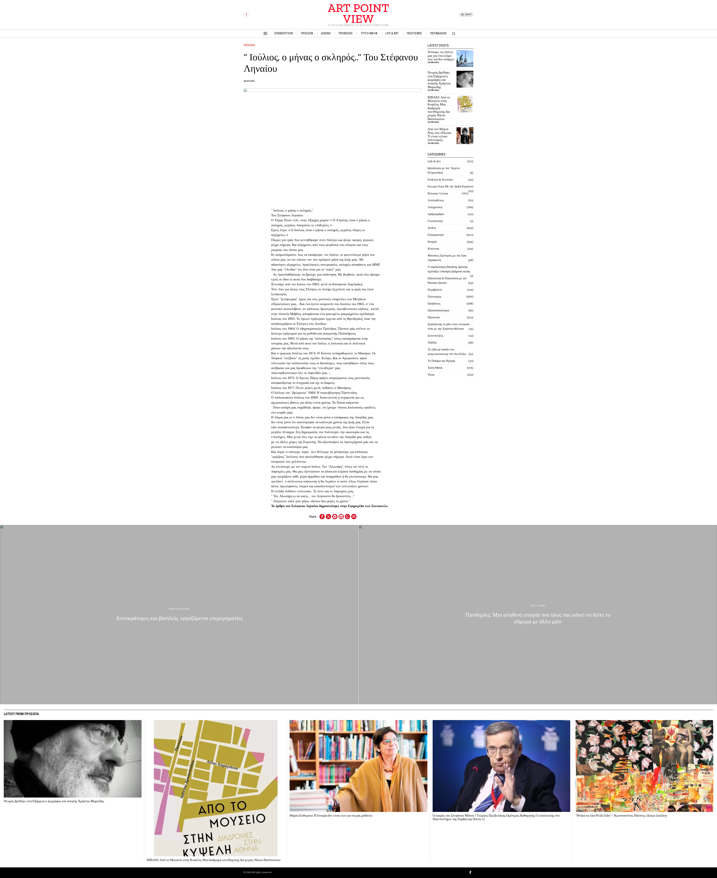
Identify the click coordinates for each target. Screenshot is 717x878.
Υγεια (431, 374)
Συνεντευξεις (435, 335)
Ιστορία (432, 241)
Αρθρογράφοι (436, 214)
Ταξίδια (432, 342)
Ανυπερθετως (436, 200)
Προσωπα (249, 45)
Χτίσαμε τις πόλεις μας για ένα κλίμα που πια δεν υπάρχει (441, 55)
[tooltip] (246, 14)
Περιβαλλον (435, 289)
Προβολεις (434, 303)
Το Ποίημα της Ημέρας (441, 361)
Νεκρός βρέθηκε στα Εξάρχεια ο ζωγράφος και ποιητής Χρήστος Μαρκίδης (439, 80)
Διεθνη (432, 228)
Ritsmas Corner (438, 193)
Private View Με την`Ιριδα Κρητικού (450, 186)
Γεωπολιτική (435, 221)
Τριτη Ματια (435, 367)
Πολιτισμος (434, 296)
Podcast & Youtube (440, 179)
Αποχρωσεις (435, 207)
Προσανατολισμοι (438, 310)
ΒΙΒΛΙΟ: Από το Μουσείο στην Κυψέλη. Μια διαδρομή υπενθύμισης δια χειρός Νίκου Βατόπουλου (439, 108)
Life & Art (434, 161)
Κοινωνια (433, 248)
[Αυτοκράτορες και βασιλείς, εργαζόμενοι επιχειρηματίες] (179, 614)
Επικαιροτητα (436, 235)
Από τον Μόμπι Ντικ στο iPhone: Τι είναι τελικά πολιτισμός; (439, 134)
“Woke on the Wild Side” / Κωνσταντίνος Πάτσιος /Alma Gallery (621, 815)
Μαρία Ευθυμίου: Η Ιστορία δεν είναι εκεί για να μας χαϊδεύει (331, 815)
